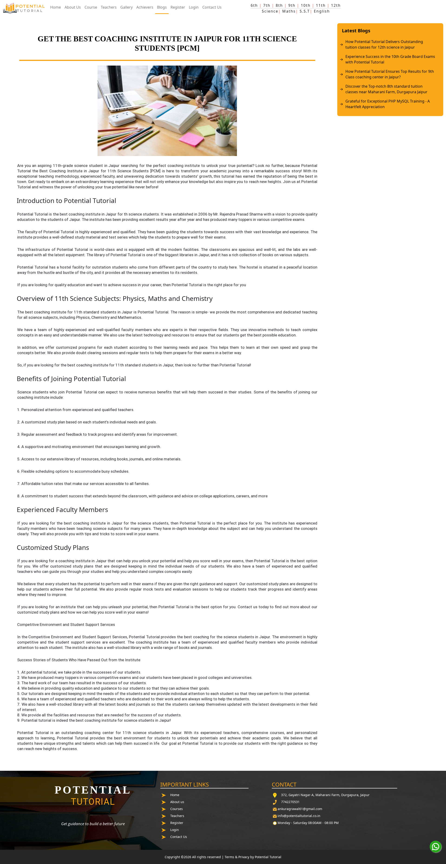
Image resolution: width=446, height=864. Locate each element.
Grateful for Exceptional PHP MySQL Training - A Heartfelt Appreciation (387, 104)
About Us (73, 7)
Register (178, 7)
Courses (176, 809)
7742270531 (290, 802)
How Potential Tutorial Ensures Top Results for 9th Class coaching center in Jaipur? (389, 74)
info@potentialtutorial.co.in (299, 816)
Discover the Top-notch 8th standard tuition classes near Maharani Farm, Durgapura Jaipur (386, 89)
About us (177, 802)
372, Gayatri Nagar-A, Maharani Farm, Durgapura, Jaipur (325, 795)
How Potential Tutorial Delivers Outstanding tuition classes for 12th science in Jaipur (384, 44)
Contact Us (212, 7)
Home (55, 7)
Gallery (126, 7)
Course (91, 7)
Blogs (162, 7)
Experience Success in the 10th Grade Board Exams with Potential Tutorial (390, 59)
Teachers (109, 7)
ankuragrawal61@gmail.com (300, 809)
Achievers (144, 7)
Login (194, 7)
